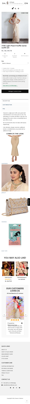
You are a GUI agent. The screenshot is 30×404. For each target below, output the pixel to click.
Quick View (8, 274)
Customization (7, 104)
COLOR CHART (5, 356)
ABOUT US (4, 349)
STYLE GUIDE (5, 358)
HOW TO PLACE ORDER (7, 352)
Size (3, 61)
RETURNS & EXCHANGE (7, 368)
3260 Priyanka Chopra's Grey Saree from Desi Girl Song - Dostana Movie (8, 277)
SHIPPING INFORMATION (8, 366)
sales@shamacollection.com (10, 385)
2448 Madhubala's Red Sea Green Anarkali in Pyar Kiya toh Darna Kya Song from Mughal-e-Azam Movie (22, 277)
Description (6, 101)
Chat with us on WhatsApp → (10, 85)
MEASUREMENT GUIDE (7, 354)
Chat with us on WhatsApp (9, 383)
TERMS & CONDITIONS (7, 370)
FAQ (4, 108)
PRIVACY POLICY (5, 373)
